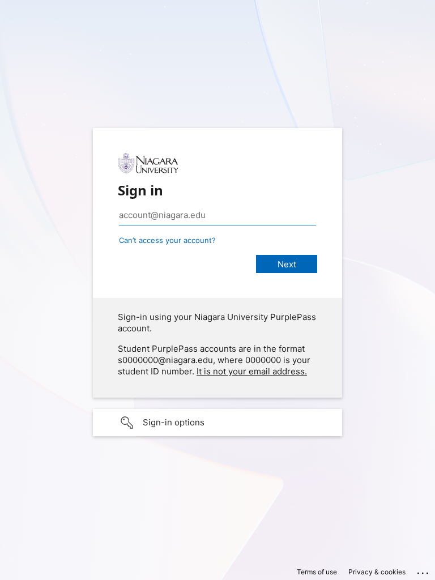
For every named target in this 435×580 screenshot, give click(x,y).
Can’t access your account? (167, 240)
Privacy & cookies (377, 572)
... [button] (423, 570)
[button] (217, 422)
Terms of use (317, 572)
